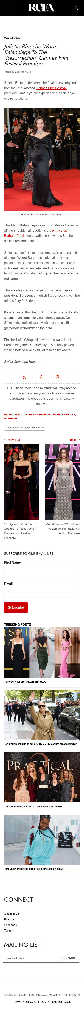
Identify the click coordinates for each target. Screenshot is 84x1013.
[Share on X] (24, 377)
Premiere (10, 418)
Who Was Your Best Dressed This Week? (25, 682)
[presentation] (42, 737)
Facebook (10, 924)
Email (8, 584)
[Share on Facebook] (41, 377)
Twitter (8, 930)
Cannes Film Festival (51, 88)
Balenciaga (12, 414)
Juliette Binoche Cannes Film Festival (25, 427)
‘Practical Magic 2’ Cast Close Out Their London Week (33, 806)
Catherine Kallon (23, 71)
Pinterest (9, 919)
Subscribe (67, 958)
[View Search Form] (76, 8)
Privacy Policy (23, 1002)
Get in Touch (12, 913)
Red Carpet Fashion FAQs (54, 1002)
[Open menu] (8, 8)
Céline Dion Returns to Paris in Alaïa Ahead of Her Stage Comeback (41, 744)
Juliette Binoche (63, 414)
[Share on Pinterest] (57, 377)
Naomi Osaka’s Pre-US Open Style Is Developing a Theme (34, 869)
